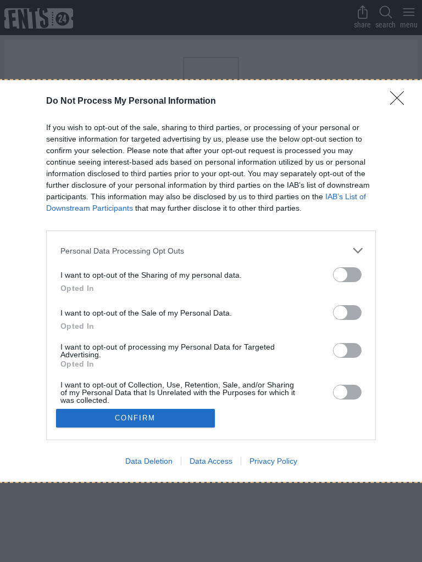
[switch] (347, 274)
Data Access (211, 461)
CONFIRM (135, 418)
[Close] (400, 101)
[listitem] (211, 250)
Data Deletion (149, 461)
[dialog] (211, 280)
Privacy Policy (273, 461)
